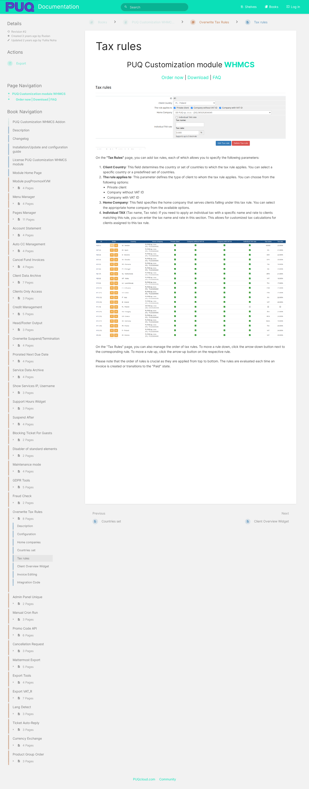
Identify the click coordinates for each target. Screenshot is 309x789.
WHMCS (239, 64)
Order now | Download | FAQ (36, 99)
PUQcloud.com (144, 779)
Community (167, 779)
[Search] (126, 7)
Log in (295, 7)
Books (273, 7)
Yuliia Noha (49, 40)
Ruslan (46, 36)
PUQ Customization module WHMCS (39, 94)
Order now (172, 77)
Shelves (251, 7)
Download (198, 77)
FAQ (217, 77)
